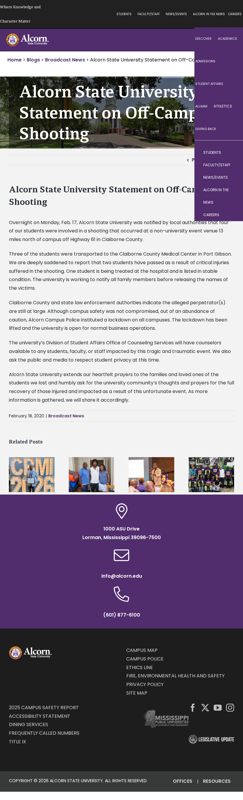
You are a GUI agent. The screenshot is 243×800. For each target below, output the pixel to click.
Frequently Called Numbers (44, 733)
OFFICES (182, 781)
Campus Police (145, 658)
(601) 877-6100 (121, 615)
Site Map (136, 693)
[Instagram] (230, 708)
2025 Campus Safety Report (44, 707)
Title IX (17, 741)
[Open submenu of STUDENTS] (232, 152)
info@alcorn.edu (121, 576)
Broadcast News (66, 416)
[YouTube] (218, 708)
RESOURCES (217, 781)
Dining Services (28, 724)
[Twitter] (205, 708)
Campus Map (142, 650)
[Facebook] (193, 708)
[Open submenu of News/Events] (232, 177)
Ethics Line (139, 667)
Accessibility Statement (39, 716)
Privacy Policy (145, 684)
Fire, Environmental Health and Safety (175, 675)
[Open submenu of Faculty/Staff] (232, 165)
